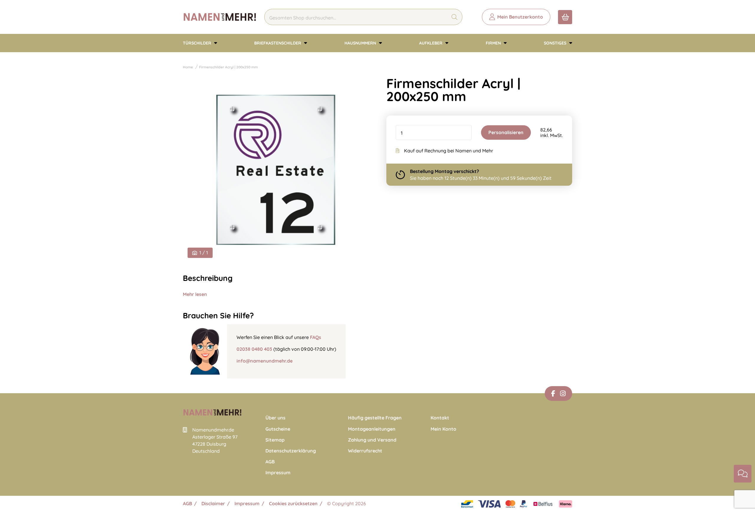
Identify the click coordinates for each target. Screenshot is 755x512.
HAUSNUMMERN (360, 43)
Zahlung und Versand (372, 440)
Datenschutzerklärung (290, 451)
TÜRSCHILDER (197, 43)
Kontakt (440, 418)
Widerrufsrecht (365, 451)
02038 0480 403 (254, 349)
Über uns (275, 418)
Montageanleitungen (371, 429)
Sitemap (275, 440)
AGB (270, 462)
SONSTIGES (555, 43)
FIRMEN (494, 43)
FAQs (315, 337)
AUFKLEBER (431, 43)
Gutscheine (277, 429)
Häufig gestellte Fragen (375, 418)
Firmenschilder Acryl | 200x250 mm (228, 67)
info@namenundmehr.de (265, 361)
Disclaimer (213, 503)
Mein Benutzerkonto (520, 17)
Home (188, 67)
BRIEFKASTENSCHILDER (278, 43)
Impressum (277, 472)
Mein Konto (443, 429)
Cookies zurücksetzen (293, 503)
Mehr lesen (195, 294)
